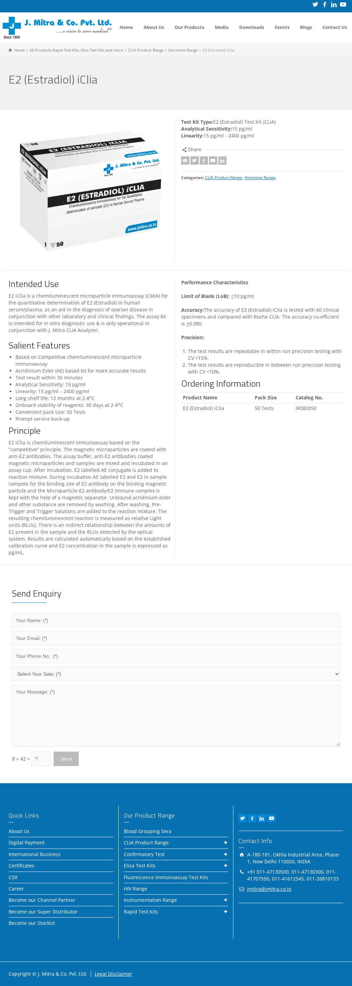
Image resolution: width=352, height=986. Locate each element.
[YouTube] (344, 4)
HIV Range (135, 888)
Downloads (251, 27)
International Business (34, 854)
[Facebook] (325, 4)
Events (282, 27)
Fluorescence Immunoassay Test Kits (166, 877)
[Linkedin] (334, 4)
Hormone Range (260, 177)
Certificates (21, 865)
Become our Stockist (32, 923)
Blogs (306, 27)
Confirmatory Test (144, 854)
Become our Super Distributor (43, 911)
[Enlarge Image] (90, 189)
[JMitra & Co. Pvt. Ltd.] (57, 27)
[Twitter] (316, 4)
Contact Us (334, 27)
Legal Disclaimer (113, 974)
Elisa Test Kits (139, 865)
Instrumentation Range (150, 900)
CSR (13, 877)
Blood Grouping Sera (148, 831)
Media (222, 27)
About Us (154, 27)
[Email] (185, 160)
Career (16, 888)
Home (126, 27)
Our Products (189, 27)
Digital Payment (27, 842)
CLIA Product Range (223, 177)
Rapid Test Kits (141, 911)
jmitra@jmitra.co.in (269, 889)
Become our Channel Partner (42, 900)
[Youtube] (213, 160)
